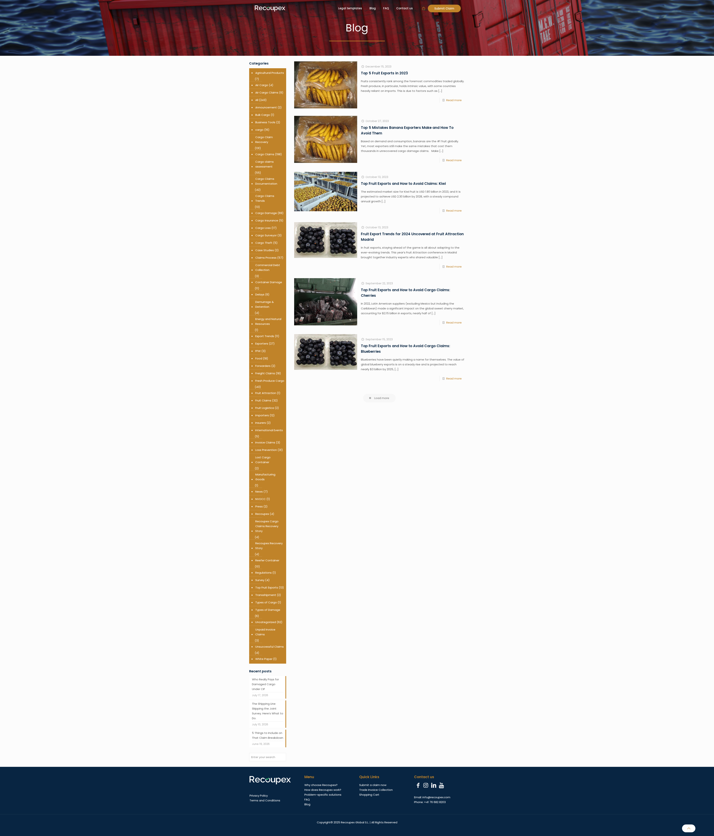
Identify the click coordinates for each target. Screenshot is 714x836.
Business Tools (265, 122)
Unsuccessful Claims (269, 647)
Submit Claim (444, 8)
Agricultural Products (269, 73)
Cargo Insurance (266, 220)
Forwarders (263, 366)
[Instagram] (426, 785)
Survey (259, 580)
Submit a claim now (372, 785)
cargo (259, 130)
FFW (258, 351)
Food (258, 358)
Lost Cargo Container (263, 459)
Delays (259, 294)
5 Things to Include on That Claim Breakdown (267, 735)
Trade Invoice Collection (376, 790)
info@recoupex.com (436, 797)
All (256, 100)
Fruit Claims (263, 400)
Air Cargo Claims (266, 92)
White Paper (263, 659)
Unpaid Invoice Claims (265, 632)
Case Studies (264, 250)
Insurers (260, 423)
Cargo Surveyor (266, 235)
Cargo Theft (263, 243)
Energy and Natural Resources (268, 321)
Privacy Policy (259, 796)
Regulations (263, 573)
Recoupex (262, 514)
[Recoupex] (270, 8)
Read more (454, 100)
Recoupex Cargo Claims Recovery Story (267, 526)
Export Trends (264, 336)
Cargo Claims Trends (264, 198)
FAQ (307, 799)
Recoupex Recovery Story (269, 545)
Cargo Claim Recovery (264, 139)
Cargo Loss (263, 228)
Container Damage (268, 282)
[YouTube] (441, 785)
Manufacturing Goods (265, 476)
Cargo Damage (266, 213)
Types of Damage (267, 610)
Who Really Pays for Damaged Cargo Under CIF (265, 684)
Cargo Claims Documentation (266, 181)
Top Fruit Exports (266, 587)
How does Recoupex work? (322, 790)
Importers (262, 415)
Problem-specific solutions (322, 795)
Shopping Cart (369, 795)
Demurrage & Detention (264, 304)
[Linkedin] (434, 785)
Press (259, 506)
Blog (307, 804)
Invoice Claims (265, 442)
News (259, 491)
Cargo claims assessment (264, 164)
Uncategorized (265, 622)
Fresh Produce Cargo (269, 381)
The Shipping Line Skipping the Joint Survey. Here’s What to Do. (267, 711)
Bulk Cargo (262, 115)
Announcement (266, 107)
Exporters (261, 343)
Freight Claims (265, 373)
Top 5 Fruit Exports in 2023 (384, 73)
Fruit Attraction (265, 393)
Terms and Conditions (265, 800)
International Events (269, 430)
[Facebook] (418, 785)
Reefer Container (267, 560)
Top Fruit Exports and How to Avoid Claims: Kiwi (403, 183)
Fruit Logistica (264, 408)
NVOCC (260, 499)
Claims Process (265, 258)
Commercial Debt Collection (267, 267)
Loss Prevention (266, 450)
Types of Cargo (266, 602)
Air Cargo (261, 85)
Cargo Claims (264, 154)
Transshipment (265, 595)
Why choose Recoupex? (320, 785)
